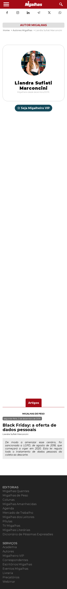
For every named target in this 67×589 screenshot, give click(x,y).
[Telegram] (38, 13)
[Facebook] (7, 13)
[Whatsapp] (60, 13)
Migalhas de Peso (33, 413)
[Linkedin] (28, 13)
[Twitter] (49, 13)
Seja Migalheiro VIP (35, 108)
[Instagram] (17, 13)
